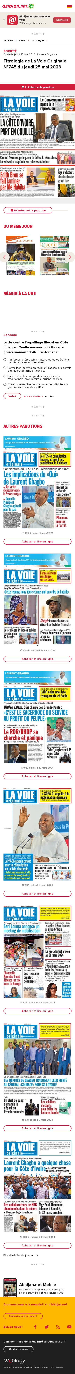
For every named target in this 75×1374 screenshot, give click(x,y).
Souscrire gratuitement (23, 1316)
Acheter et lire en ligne (37, 541)
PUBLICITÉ (37, 34)
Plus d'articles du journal (18, 1255)
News (22, 40)
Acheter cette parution (39, 87)
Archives (50, 396)
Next (70, 257)
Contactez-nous (18, 1349)
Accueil (8, 40)
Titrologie (37, 40)
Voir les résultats (33, 396)
